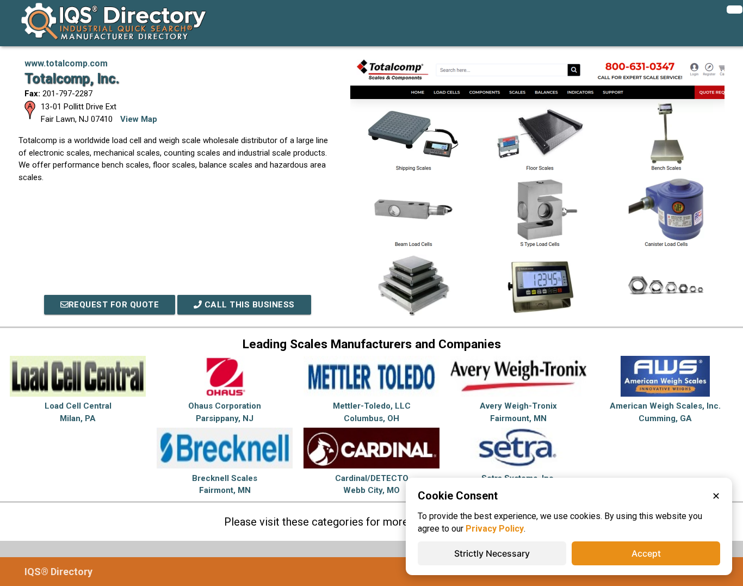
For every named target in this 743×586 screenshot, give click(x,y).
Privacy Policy (495, 528)
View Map (138, 119)
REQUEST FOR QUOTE (114, 305)
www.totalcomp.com (66, 63)
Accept (646, 553)
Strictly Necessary (492, 553)
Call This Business (248, 305)
